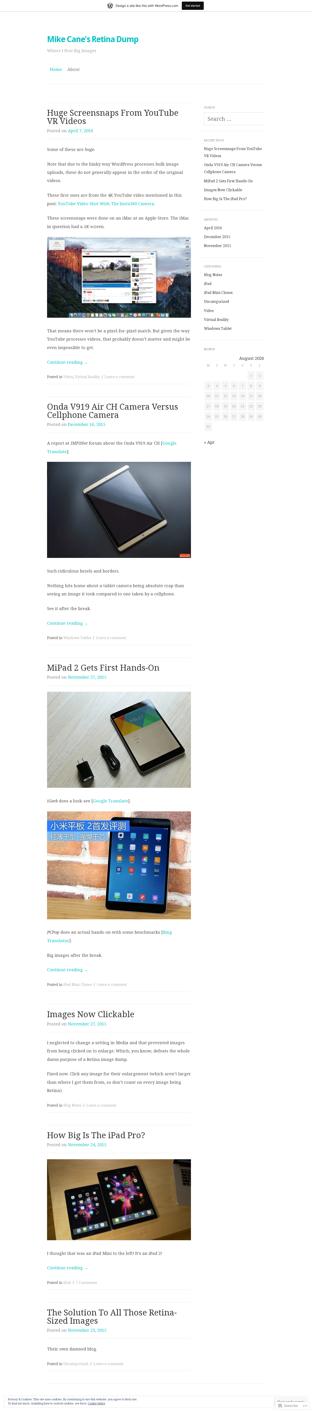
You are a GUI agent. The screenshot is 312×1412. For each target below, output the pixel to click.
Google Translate (110, 801)
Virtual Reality (87, 376)
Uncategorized (75, 1363)
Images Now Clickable (90, 1014)
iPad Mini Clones (77, 984)
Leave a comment (120, 376)
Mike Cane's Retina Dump (92, 39)
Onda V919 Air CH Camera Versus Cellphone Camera (112, 411)
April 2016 (213, 227)
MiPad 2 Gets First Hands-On (103, 668)
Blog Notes (72, 1105)
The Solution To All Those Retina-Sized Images (112, 1317)
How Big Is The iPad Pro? (96, 1135)
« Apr (209, 442)
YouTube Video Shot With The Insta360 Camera (106, 203)
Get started (192, 5)
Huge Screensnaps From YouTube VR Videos (112, 117)
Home (56, 69)
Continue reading (67, 362)
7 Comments (86, 1282)
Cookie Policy (96, 1403)
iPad (67, 1282)
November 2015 (217, 245)
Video (68, 376)
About (73, 69)
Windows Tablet (77, 637)
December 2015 (217, 236)
